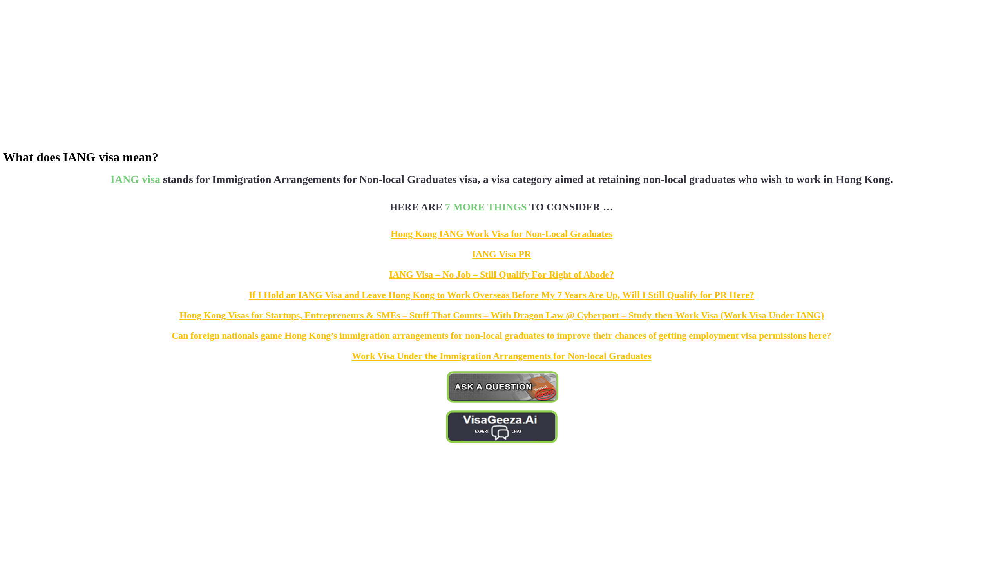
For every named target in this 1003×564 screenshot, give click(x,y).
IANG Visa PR (501, 254)
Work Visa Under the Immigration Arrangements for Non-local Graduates (501, 356)
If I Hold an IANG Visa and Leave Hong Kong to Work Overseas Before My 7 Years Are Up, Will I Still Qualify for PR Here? (501, 295)
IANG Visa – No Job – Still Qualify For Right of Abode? (501, 274)
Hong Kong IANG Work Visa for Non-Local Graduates (501, 234)
